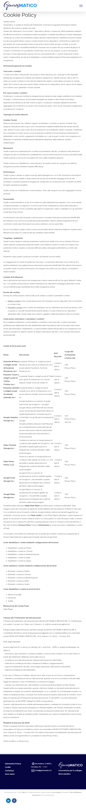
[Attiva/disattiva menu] (80, 6)
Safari (28, 558)
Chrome (29, 551)
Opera (28, 561)
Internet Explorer (32, 554)
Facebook (12, 598)
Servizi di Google (14, 595)
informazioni (43, 525)
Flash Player (8, 609)
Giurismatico (57, 792)
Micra (24, 792)
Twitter (10, 601)
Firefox (28, 548)
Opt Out (68, 422)
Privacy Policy (70, 368)
